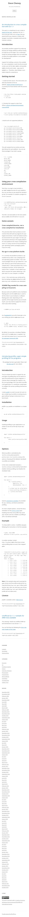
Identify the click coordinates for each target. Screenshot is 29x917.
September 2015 (6, 795)
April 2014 (4, 827)
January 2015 (5, 809)
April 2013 (4, 850)
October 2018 (5, 737)
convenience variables (12, 501)
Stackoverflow (5, 653)
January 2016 (5, 788)
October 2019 (5, 715)
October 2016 (5, 772)
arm (6, 635)
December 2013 (5, 834)
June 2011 (4, 875)
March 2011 (4, 881)
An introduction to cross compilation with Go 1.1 (14, 25)
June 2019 (4, 723)
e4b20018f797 (8, 315)
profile (7, 392)
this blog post (10, 364)
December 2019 (5, 711)
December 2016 (5, 768)
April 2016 (4, 782)
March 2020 (4, 708)
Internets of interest (7, 670)
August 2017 (5, 754)
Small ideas (4, 678)
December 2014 (5, 811)
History (3, 669)
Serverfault (4, 651)
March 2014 (4, 829)
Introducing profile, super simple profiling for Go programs (14, 357)
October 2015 (5, 793)
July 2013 (4, 844)
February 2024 (5, 696)
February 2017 (5, 764)
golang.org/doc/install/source (15, 84)
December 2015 (5, 790)
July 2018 (4, 743)
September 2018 (6, 739)
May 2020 (4, 704)
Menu (14, 10)
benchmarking (8, 605)
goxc (18, 34)
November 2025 (6, 694)
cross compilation (12, 344)
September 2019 (6, 717)
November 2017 (6, 751)
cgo (6, 344)
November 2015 (6, 792)
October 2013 (5, 838)
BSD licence (20, 600)
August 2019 (5, 719)
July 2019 (4, 721)
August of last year (7, 32)
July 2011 (4, 874)
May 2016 (4, 780)
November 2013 (6, 836)
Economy (4, 663)
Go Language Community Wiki (10, 338)
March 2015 (4, 805)
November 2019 (6, 713)
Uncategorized (5, 680)
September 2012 (6, 860)
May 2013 (4, 848)
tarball (9, 635)
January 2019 (5, 731)
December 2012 (5, 854)
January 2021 (5, 698)
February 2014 (5, 831)
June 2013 (4, 846)
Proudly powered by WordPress (9, 914)
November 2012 (6, 856)
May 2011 (4, 877)
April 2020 (4, 706)
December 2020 (5, 700)
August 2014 (5, 819)
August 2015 (5, 797)
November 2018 (6, 735)
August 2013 (5, 842)
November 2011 (6, 868)
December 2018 (5, 733)
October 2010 (5, 887)
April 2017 (4, 760)
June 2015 (4, 801)
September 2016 (6, 774)
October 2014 (5, 815)
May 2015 (4, 803)
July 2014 (4, 821)
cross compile (20, 344)
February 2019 (5, 729)
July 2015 (4, 799)
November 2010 (6, 885)
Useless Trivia (5, 682)
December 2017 (5, 749)
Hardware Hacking (6, 667)
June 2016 (4, 778)
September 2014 (6, 817)
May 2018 (4, 745)
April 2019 (4, 727)
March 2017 (4, 762)
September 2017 (6, 752)
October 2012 (5, 858)
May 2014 (4, 825)
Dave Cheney (14, 3)
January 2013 (5, 852)
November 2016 (6, 770)
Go (14, 342)
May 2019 (4, 725)
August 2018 (5, 741)
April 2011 (4, 879)
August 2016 (5, 776)
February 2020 (5, 710)
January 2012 (5, 866)
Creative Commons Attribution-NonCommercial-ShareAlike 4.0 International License (13, 902)
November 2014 (6, 813)
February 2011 (5, 883)
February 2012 (5, 864)
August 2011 (5, 872)
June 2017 (4, 758)
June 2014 (4, 823)
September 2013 (6, 840)
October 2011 (5, 870)
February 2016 (5, 786)
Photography (5, 672)
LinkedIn (4, 649)
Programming (19, 342)
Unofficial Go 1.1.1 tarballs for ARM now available (13, 617)
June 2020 (4, 702)
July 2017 (4, 756)
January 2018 (5, 747)
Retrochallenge (5, 676)
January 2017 (5, 766)
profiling (15, 605)
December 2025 (5, 692)
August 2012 (5, 862)
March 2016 (4, 784)
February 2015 (5, 807)
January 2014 (5, 833)
